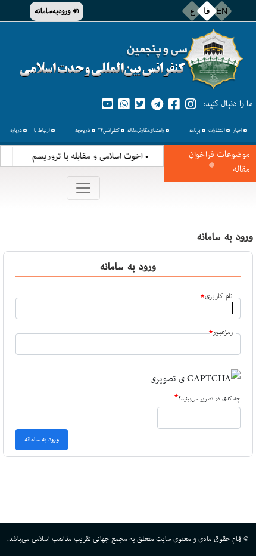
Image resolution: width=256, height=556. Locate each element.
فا (207, 11)
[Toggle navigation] (83, 188)
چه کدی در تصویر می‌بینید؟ (209, 398)
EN (221, 11)
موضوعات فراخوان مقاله (219, 161)
